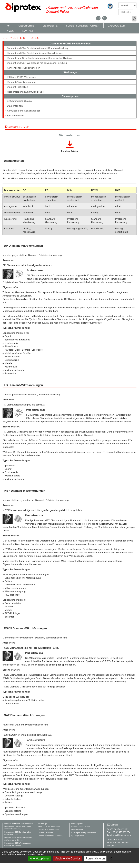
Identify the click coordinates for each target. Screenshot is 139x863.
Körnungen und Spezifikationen (24, 110)
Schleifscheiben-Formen (82, 25)
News (10, 30)
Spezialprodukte (15, 115)
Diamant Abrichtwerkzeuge (21, 82)
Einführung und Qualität (19, 101)
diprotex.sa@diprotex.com (119, 835)
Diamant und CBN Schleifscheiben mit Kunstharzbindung (37, 48)
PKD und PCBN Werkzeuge (21, 77)
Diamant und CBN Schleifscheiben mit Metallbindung (35, 53)
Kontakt (27, 30)
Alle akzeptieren (39, 858)
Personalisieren (95, 858)
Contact (114, 825)
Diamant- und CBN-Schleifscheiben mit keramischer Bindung (39, 58)
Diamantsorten (15, 105)
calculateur (116, 25)
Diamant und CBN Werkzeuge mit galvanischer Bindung (37, 62)
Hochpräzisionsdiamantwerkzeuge (25, 91)
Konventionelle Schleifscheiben (23, 67)
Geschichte (26, 25)
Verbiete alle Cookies (68, 858)
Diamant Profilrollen (17, 86)
